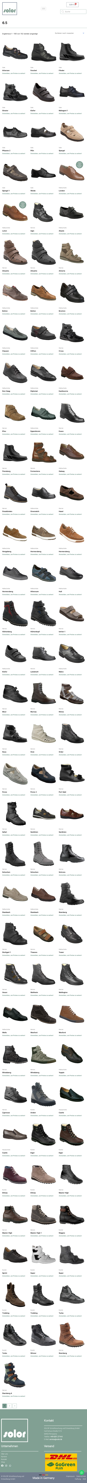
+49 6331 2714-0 (56, 1437)
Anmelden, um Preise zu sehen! (13, 73)
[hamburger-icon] (43, 8)
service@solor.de (55, 1439)
